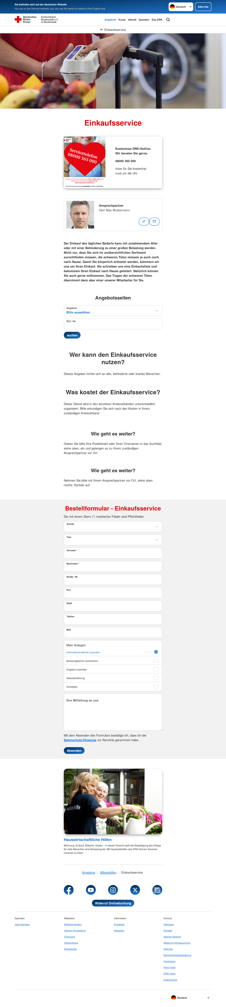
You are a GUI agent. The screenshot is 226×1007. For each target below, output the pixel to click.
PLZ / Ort (71, 321)
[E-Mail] (154, 222)
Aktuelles (119, 930)
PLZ (69, 589)
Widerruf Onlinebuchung (113, 903)
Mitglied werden (73, 924)
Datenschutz (170, 979)
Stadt (69, 603)
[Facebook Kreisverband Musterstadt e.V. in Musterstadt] (69, 890)
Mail (69, 629)
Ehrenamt (69, 936)
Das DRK (157, 19)
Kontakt (168, 930)
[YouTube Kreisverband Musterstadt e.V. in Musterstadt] (91, 890)
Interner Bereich (172, 936)
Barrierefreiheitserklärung (177, 955)
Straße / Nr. (72, 576)
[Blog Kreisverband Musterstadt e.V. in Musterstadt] (157, 890)
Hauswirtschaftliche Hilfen (88, 839)
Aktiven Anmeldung (75, 930)
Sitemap (168, 949)
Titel (69, 537)
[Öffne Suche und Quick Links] (168, 19)
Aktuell (132, 19)
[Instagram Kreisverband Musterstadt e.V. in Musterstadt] (113, 890)
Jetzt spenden (22, 924)
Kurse (122, 19)
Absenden (74, 750)
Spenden (144, 19)
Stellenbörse (71, 943)
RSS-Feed (169, 967)
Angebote (110, 19)
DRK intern (170, 973)
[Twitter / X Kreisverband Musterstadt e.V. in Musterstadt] (135, 890)
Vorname (72, 550)
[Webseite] (144, 222)
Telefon (70, 616)
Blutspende (70, 949)
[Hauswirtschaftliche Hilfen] (113, 801)
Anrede (70, 523)
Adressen (169, 924)
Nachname (73, 563)
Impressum (170, 961)
